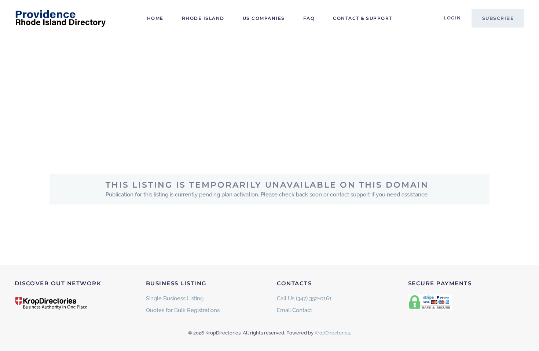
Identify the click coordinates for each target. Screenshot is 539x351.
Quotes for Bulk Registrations (183, 310)
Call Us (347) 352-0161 (304, 298)
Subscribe (498, 18)
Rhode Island (203, 18)
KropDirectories (332, 333)
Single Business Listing (174, 298)
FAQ (309, 18)
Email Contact (294, 310)
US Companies (264, 18)
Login (452, 18)
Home (155, 18)
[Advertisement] (269, 91)
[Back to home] (60, 18)
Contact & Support (362, 18)
